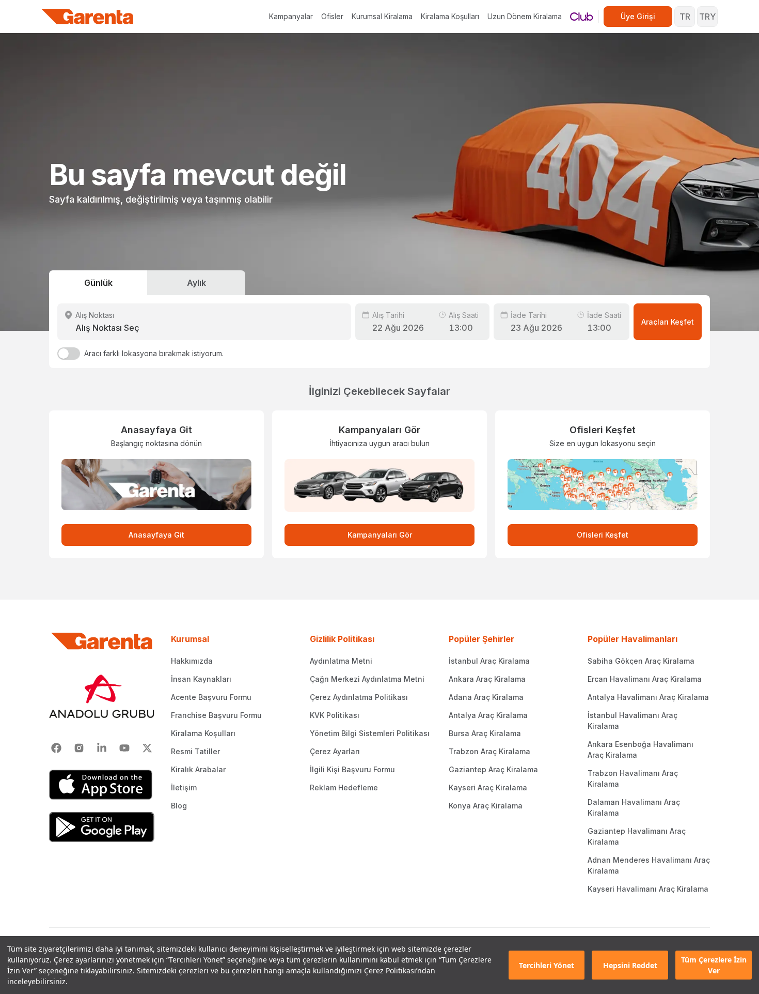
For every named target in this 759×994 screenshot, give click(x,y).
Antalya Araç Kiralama (488, 715)
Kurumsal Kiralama (382, 16)
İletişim (184, 787)
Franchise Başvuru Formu (216, 715)
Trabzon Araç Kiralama (489, 751)
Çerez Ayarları (335, 751)
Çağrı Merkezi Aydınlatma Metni (367, 679)
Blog (179, 805)
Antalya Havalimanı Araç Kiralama (648, 697)
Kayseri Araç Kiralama (488, 787)
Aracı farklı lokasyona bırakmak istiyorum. (154, 353)
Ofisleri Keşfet (602, 534)
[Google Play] (101, 827)
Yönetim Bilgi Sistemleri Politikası (370, 733)
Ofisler (332, 16)
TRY (707, 16)
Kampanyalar (291, 16)
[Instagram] (79, 748)
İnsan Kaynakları (201, 679)
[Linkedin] (102, 748)
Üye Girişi (638, 16)
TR (684, 16)
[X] (147, 748)
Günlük (98, 283)
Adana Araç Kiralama (486, 697)
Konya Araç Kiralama (486, 805)
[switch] (68, 353)
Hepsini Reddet (630, 965)
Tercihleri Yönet (546, 965)
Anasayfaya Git (156, 534)
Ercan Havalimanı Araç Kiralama (645, 679)
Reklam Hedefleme (344, 787)
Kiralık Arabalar (198, 769)
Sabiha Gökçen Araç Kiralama (641, 660)
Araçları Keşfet (667, 321)
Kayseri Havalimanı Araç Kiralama (648, 888)
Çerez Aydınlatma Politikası (359, 697)
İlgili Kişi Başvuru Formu (352, 769)
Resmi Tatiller (195, 751)
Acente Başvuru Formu (211, 697)
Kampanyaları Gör (379, 534)
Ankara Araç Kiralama (487, 679)
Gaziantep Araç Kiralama (493, 769)
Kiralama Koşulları (450, 16)
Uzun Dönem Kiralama (524, 16)
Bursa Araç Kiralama (485, 733)
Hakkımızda (192, 660)
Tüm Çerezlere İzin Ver (714, 965)
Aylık (196, 283)
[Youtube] (124, 748)
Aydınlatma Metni (341, 660)
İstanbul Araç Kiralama (489, 660)
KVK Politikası (334, 715)
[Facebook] (56, 748)
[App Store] (101, 785)
